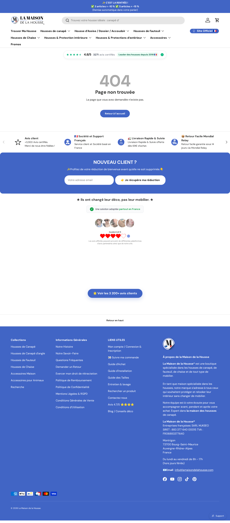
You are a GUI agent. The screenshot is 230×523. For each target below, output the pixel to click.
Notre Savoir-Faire (67, 353)
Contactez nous (117, 398)
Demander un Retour (68, 367)
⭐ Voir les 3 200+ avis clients (115, 293)
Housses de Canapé (23, 346)
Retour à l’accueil (115, 113)
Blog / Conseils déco (120, 411)
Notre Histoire (64, 346)
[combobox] (123, 20)
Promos (16, 44)
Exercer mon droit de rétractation (76, 373)
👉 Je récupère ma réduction (140, 180)
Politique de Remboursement (74, 380)
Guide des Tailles (118, 377)
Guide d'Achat (116, 364)
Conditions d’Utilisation (70, 407)
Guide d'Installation (120, 371)
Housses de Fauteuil (147, 31)
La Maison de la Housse (30, 508)
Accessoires (158, 38)
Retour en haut (115, 320)
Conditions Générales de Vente (75, 400)
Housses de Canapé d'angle (28, 353)
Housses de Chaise (23, 38)
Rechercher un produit (122, 391)
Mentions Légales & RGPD (72, 394)
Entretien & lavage (119, 384)
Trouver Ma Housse (23, 31)
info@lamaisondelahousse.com (194, 470)
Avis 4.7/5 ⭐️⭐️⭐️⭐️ (121, 404)
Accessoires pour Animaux (27, 380)
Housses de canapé (53, 31)
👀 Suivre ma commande (123, 357)
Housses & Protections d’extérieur (119, 38)
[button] (217, 20)
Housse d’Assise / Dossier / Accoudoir (100, 31)
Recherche (17, 387)
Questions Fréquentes (69, 360)
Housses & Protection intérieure (66, 38)
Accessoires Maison (23, 373)
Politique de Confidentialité (72, 387)
